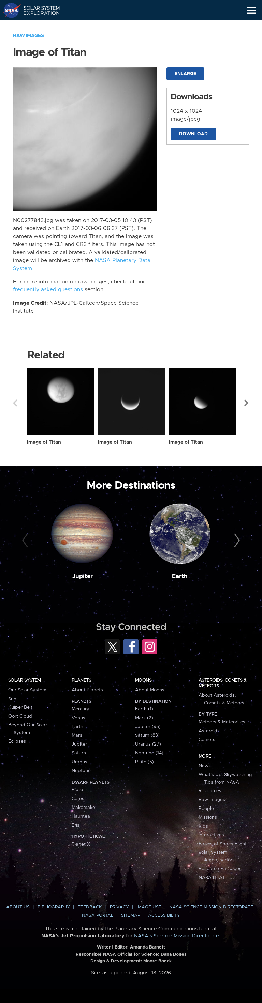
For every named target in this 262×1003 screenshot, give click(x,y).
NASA (9, 10)
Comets (207, 739)
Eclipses (17, 741)
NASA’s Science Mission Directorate (176, 936)
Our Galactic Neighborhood (37, 26)
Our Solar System (27, 690)
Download (193, 134)
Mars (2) (144, 718)
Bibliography (54, 907)
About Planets (87, 690)
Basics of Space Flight (223, 844)
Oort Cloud (20, 716)
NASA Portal (97, 915)
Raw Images (28, 35)
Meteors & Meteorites (222, 722)
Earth (180, 576)
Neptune (81, 770)
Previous (15, 402)
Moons (143, 680)
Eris (75, 825)
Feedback (90, 907)
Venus (78, 718)
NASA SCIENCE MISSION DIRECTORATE (211, 907)
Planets (81, 680)
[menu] (251, 10)
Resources (210, 790)
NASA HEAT (212, 877)
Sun (12, 698)
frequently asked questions (48, 289)
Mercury (80, 709)
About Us (18, 907)
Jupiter (82, 576)
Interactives (211, 835)
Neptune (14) (149, 753)
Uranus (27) (148, 744)
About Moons (149, 690)
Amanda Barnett (147, 947)
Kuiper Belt (20, 707)
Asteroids (209, 730)
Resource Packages (220, 868)
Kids (203, 826)
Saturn (79, 753)
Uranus (79, 761)
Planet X (81, 844)
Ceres (78, 798)
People (206, 808)
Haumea (81, 816)
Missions (208, 817)
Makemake (83, 807)
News (205, 766)
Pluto (77, 789)
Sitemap (130, 915)
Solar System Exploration (37, 10)
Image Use (149, 907)
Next (247, 402)
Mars (77, 735)
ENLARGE (185, 74)
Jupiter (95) (148, 726)
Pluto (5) (144, 761)
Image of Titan (44, 442)
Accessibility (164, 915)
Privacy (119, 907)
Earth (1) (144, 709)
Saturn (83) (147, 735)
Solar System (24, 680)
